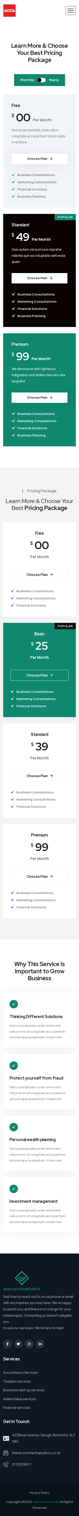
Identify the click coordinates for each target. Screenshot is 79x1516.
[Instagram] (29, 1344)
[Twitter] (18, 1344)
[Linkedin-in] (40, 1344)
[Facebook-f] (7, 1344)
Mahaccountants (46, 1502)
